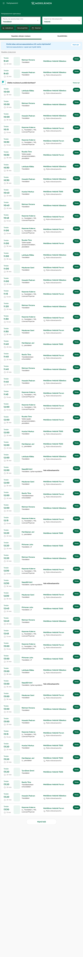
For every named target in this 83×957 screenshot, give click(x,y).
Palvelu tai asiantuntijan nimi (13, 19)
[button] (41, 61)
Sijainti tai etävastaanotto (53, 19)
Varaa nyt (76, 83)
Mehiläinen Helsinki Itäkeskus (54, 61)
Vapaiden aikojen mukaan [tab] (20, 36)
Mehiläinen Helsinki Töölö (53, 192)
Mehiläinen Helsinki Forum (53, 128)
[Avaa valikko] (4, 3)
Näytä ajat (76, 44)
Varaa (76, 59)
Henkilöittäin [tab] (62, 36)
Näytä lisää (41, 822)
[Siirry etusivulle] (41, 3)
